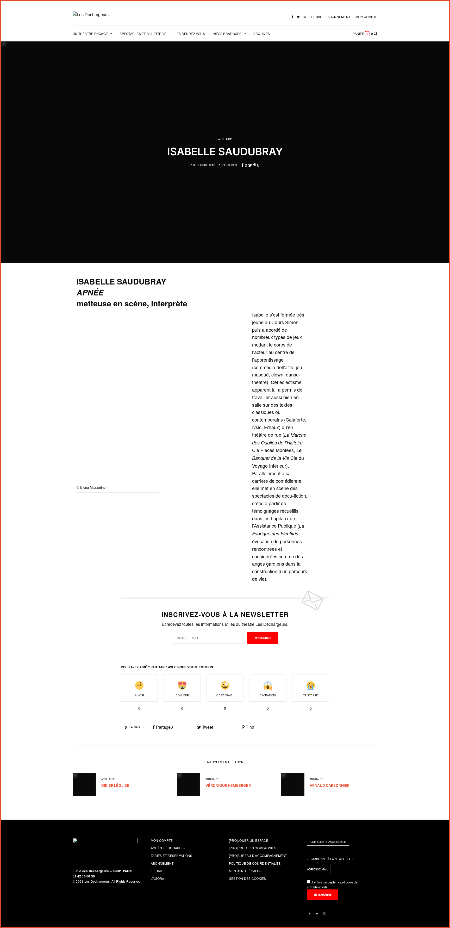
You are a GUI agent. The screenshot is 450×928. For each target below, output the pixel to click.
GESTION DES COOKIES (247, 878)
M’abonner (263, 638)
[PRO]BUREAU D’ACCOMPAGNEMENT (258, 855)
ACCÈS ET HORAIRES (168, 848)
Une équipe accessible (328, 842)
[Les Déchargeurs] (91, 14)
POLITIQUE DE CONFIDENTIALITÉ (255, 863)
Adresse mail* (318, 869)
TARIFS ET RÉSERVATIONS (171, 855)
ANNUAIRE (225, 139)
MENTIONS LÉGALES (245, 871)
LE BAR (316, 16)
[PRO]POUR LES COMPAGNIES (252, 848)
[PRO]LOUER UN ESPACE (248, 840)
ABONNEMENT (339, 16)
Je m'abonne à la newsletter (331, 859)
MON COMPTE (366, 16)
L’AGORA (157, 878)
